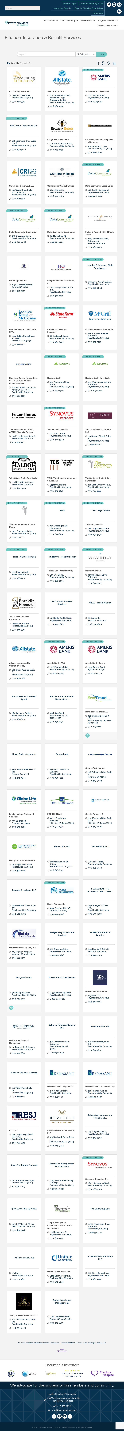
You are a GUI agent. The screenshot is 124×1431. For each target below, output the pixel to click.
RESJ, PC (13, 1130)
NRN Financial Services (96, 991)
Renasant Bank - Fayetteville (60, 1087)
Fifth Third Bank (54, 814)
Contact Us (101, 1343)
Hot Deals (55, 1343)
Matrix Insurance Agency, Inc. (22, 948)
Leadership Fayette (62, 8)
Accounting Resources (20, 91)
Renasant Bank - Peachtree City (100, 1087)
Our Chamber (49, 20)
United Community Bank (58, 1272)
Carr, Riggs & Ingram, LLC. (21, 186)
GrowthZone (87, 1427)
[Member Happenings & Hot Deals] (87, 737)
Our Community (68, 20)
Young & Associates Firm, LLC (23, 1315)
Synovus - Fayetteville (57, 429)
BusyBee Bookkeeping (58, 140)
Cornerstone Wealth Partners (60, 186)
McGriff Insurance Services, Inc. (99, 329)
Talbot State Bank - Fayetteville (23, 478)
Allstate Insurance (55, 91)
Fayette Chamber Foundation (89, 8)
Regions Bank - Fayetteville (97, 378)
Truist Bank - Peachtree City (60, 571)
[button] (8, 63)
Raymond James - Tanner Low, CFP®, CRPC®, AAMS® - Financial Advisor (23, 380)
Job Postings (89, 1343)
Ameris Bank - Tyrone (95, 663)
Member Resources (107, 26)
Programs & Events (107, 20)
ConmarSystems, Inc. (95, 768)
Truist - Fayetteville (94, 524)
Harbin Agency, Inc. (18, 281)
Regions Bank (53, 378)
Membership (86, 20)
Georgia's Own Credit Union (22, 860)
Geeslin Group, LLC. (94, 814)
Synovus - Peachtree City (97, 1179)
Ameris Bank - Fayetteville (97, 91)
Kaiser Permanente (56, 904)
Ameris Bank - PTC (56, 663)
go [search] (102, 54)
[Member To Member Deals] (11, 1009)
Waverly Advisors (93, 571)
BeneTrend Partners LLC (96, 712)
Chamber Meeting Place (91, 3)
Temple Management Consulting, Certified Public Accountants (60, 1225)
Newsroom (98, 13)
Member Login (69, 3)
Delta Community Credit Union (99, 186)
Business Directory (25, 1343)
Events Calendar (42, 1343)
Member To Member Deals (71, 1343)
